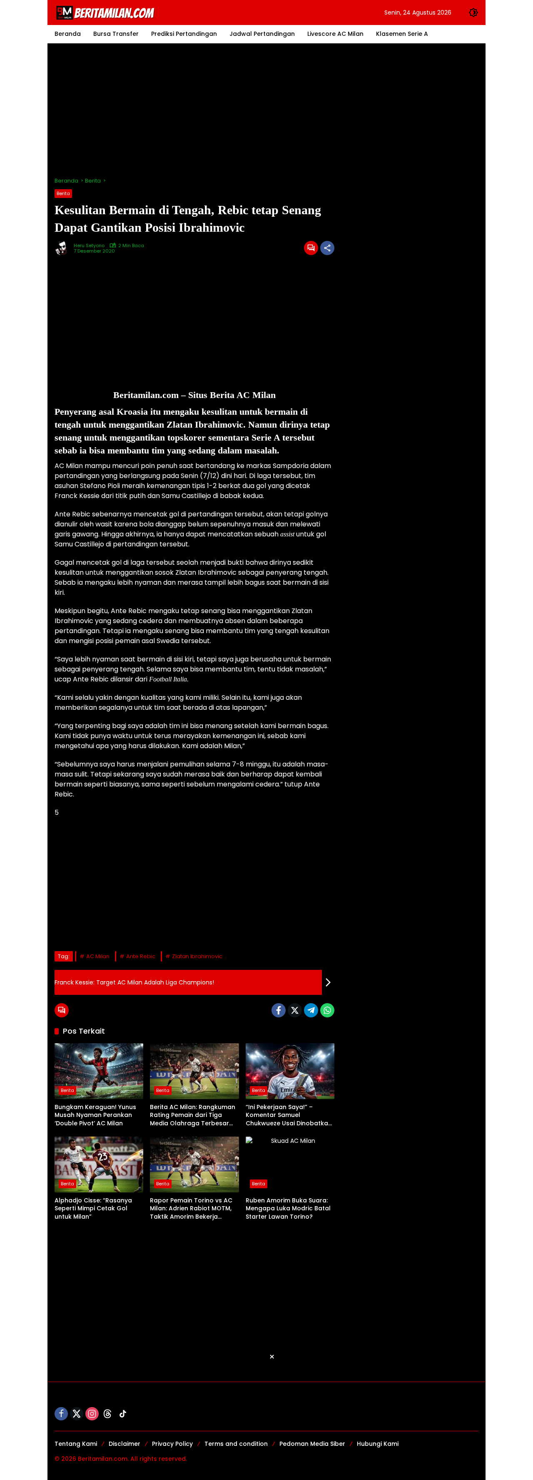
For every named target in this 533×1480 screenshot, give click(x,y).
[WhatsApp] (327, 1010)
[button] (473, 13)
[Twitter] (295, 1010)
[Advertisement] (266, 110)
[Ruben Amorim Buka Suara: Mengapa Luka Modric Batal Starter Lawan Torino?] (290, 1164)
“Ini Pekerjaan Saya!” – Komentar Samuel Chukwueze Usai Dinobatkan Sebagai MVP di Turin (289, 1115)
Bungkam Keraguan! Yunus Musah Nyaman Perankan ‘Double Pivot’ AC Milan (95, 1115)
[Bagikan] (327, 248)
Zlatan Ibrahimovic (197, 956)
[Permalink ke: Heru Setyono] (64, 247)
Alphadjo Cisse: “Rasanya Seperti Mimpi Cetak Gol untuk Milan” (93, 1209)
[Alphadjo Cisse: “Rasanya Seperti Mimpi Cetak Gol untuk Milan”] (99, 1164)
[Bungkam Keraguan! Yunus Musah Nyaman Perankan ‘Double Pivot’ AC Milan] (99, 1071)
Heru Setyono (89, 245)
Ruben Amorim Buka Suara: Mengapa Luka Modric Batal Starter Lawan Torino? (288, 1209)
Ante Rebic (140, 956)
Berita (63, 193)
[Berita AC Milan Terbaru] (107, 12)
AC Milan (98, 956)
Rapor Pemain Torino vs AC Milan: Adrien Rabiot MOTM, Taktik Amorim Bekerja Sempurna (191, 1209)
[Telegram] (311, 1010)
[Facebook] (278, 1010)
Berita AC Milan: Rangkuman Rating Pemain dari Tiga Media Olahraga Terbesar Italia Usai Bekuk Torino (192, 1115)
